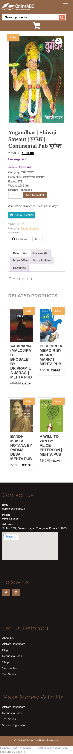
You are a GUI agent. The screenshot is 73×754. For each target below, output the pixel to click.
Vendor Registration (14, 725)
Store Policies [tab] (42, 260)
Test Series (9, 674)
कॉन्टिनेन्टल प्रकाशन (34, 177)
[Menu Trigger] (65, 5)
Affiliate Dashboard (13, 643)
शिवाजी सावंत (25, 167)
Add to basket (35, 195)
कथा (23, 172)
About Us (8, 638)
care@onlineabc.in (13, 508)
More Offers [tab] (21, 260)
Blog (5, 650)
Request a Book (12, 656)
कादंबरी (30, 172)
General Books (30, 228)
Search (62, 17)
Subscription (9, 668)
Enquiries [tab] (19, 267)
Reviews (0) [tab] (40, 253)
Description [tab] (20, 253)
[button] (58, 41)
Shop (5, 662)
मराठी (24, 159)
